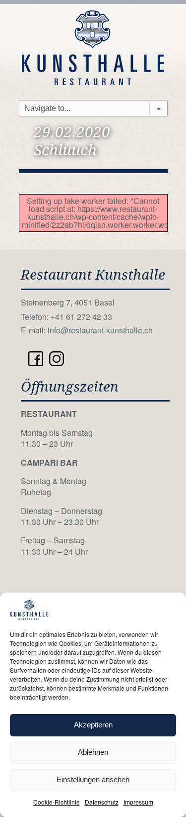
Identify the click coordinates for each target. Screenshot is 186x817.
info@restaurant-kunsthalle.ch (100, 330)
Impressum (138, 802)
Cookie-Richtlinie (56, 802)
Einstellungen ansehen (93, 779)
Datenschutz (102, 802)
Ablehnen (93, 752)
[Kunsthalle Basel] (93, 46)
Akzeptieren (93, 724)
